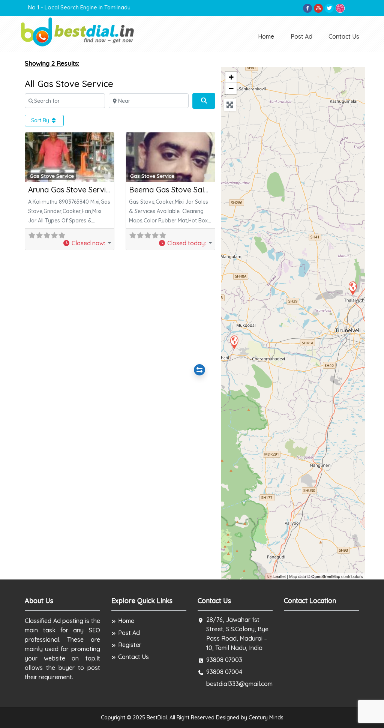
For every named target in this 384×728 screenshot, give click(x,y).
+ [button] (231, 77)
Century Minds (266, 717)
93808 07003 (224, 659)
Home (266, 36)
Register (129, 644)
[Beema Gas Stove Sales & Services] (234, 341)
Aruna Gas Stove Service (71, 189)
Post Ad (301, 36)
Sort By (41, 120)
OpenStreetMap (325, 576)
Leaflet (279, 576)
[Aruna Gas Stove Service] (352, 287)
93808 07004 (224, 671)
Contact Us (343, 36)
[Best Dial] (78, 31)
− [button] (231, 88)
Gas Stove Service (52, 176)
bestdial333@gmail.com (239, 683)
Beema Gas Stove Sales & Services (189, 189)
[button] (87, 243)
